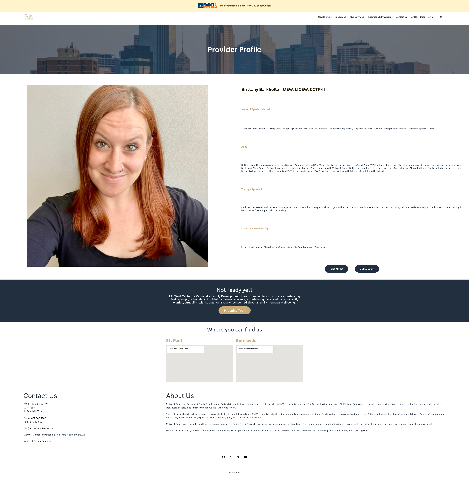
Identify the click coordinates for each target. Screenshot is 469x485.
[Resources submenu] (347, 17)
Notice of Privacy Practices (37, 441)
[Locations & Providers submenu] (392, 17)
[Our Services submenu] (365, 17)
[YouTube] (245, 457)
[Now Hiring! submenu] (331, 17)
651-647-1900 (38, 418)
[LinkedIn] (238, 457)
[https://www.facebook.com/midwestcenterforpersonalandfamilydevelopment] (223, 457)
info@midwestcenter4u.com (38, 428)
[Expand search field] (441, 17)
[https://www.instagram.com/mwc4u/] (231, 457)
